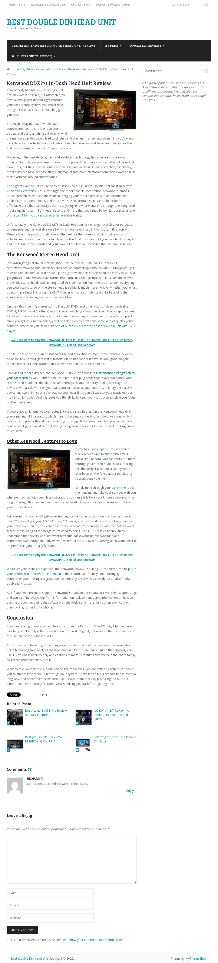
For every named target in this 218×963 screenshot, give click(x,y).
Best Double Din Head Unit (61, 22)
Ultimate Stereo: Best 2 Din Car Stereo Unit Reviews (53, 45)
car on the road (122, 488)
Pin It (43, 695)
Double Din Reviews (147, 45)
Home (14, 69)
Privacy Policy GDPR (113, 4)
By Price (113, 45)
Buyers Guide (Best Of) (36, 56)
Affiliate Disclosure (48, 4)
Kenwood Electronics (21, 191)
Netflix (105, 454)
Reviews (73, 69)
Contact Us (80, 4)
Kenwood (42, 69)
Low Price (58, 69)
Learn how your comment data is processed (92, 940)
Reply (130, 791)
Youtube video (95, 311)
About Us (17, 4)
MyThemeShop (196, 958)
